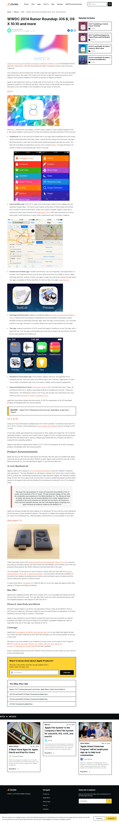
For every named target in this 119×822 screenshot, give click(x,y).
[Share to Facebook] (68, 30)
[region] (59, 818)
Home (9, 12)
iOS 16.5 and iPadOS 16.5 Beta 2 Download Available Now (28, 699)
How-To (46, 4)
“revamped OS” (28, 583)
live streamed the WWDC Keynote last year (30, 632)
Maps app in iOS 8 (43, 212)
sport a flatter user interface (47, 426)
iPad (33, 4)
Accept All (111, 818)
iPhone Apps (46, 801)
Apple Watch (17, 717)
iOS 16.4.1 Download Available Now (21, 704)
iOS (22, 12)
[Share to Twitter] (71, 30)
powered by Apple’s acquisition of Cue (34, 396)
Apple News (46, 797)
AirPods (31, 717)
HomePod (58, 717)
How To (45, 805)
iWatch (53, 145)
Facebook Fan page (20, 644)
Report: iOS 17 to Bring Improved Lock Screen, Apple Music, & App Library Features (37, 689)
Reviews (60, 4)
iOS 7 (13, 130)
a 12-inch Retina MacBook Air (40, 471)
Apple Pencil (44, 717)
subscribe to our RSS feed (25, 646)
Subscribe (67, 672)
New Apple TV (14, 520)
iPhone (26, 4)
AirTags (70, 717)
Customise (99, 818)
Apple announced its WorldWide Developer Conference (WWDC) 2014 (33, 64)
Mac (53, 4)
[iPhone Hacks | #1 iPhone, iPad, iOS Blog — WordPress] (13, 4)
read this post (64, 280)
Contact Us (46, 794)
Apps (39, 4)
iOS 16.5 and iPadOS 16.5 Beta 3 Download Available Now (28, 694)
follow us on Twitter (36, 644)
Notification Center (39, 387)
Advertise (46, 809)
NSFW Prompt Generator (74, 4)
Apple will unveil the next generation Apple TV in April (48, 562)
